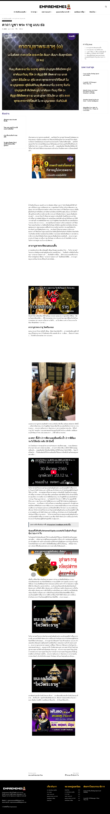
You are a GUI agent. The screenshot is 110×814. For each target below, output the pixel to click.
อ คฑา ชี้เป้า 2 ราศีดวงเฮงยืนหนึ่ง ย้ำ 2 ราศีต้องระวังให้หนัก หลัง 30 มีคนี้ (95, 52)
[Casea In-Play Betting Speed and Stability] (103, 74)
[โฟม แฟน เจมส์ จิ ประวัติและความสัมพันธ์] (21, 128)
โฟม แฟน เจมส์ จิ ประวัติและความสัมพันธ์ (11, 128)
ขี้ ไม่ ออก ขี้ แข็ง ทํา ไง (72, 775)
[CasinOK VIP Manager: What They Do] (103, 83)
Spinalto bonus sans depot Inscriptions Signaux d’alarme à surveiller (90, 91)
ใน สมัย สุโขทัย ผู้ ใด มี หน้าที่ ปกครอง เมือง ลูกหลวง (10, 144)
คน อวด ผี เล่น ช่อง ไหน (35, 775)
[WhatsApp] (77, 29)
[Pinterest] (73, 29)
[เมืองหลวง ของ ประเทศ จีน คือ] (21, 120)
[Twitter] (69, 29)
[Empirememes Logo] (55, 6)
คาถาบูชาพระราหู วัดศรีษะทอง (95, 49)
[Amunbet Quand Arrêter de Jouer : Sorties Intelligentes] (103, 100)
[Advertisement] (15, 162)
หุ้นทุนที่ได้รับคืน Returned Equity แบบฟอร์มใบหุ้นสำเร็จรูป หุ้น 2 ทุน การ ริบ (95, 57)
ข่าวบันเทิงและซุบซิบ (6, 18)
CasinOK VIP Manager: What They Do (90, 83)
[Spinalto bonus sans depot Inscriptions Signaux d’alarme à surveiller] (103, 92)
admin (5, 29)
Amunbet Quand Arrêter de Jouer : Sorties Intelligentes (91, 100)
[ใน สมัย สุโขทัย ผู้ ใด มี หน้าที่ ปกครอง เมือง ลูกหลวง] (21, 144)
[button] (106, 6)
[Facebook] (65, 29)
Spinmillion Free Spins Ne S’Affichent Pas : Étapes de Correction (90, 109)
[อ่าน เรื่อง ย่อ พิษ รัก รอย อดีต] (21, 136)
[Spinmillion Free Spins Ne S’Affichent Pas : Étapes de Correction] (103, 109)
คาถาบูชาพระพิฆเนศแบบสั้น (93, 47)
